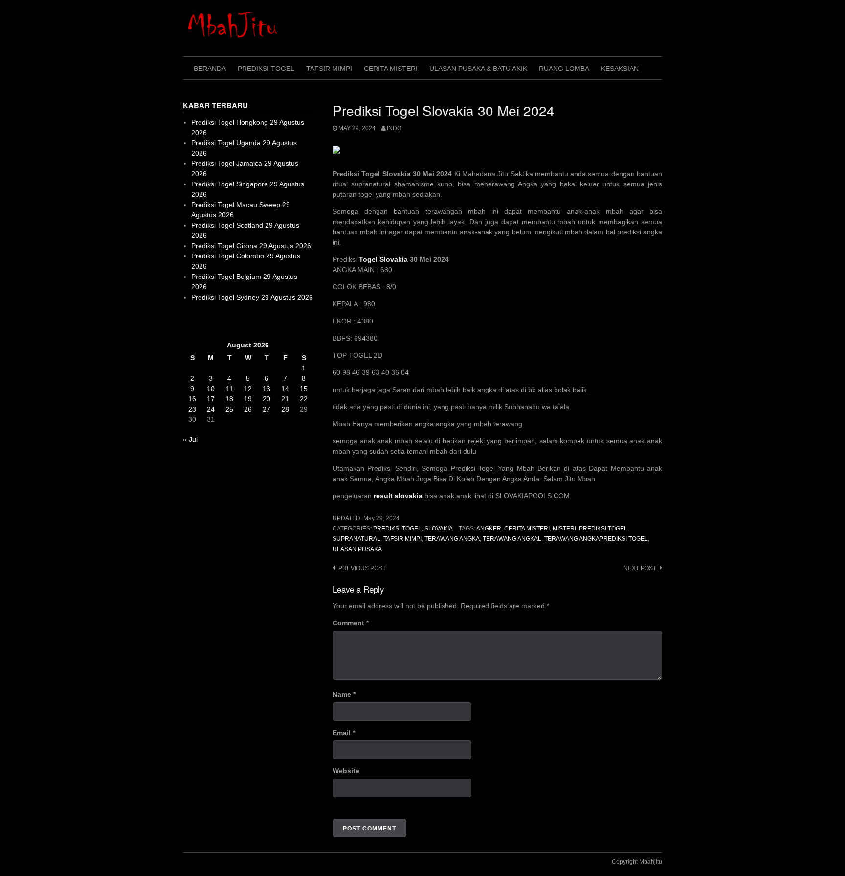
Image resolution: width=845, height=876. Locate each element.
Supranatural (356, 538)
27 (266, 409)
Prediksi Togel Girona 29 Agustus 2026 (251, 246)
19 (248, 399)
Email (344, 733)
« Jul (190, 439)
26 (248, 409)
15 (304, 388)
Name (344, 694)
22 (304, 399)
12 (248, 388)
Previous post (362, 568)
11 (229, 388)
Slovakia (438, 528)
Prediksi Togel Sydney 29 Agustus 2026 (252, 297)
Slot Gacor (199, 321)
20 (266, 399)
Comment (351, 623)
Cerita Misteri (391, 68)
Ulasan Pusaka (357, 549)
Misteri (564, 528)
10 (211, 388)
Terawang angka (452, 538)
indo (394, 128)
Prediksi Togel (266, 68)
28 (285, 409)
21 (285, 399)
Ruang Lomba (564, 68)
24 (211, 409)
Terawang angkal (512, 538)
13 (266, 388)
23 (192, 409)
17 (211, 399)
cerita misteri (527, 528)
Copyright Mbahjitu (637, 861)
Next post (639, 568)
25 (229, 409)
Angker (488, 528)
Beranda (210, 68)
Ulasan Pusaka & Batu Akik (478, 68)
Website (346, 771)
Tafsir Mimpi (329, 68)
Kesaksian (620, 68)
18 (229, 399)
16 (192, 399)
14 (285, 388)
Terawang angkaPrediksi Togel (596, 538)
